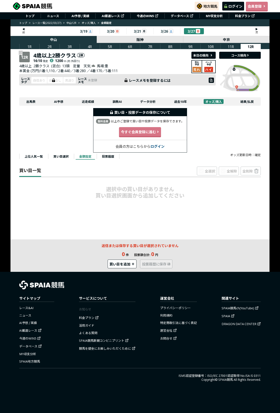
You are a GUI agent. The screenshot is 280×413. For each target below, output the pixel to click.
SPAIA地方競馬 (29, 361)
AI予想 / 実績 (80, 16)
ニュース (53, 16)
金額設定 (85, 156)
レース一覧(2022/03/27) (46, 23)
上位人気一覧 (33, 156)
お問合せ (166, 338)
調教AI (117, 101)
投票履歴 (108, 156)
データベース (180, 16)
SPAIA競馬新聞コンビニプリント (101, 340)
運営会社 (166, 330)
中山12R (71, 23)
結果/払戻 (247, 101)
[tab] (33, 156)
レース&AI (26, 307)
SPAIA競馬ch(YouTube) (238, 308)
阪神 (140, 39)
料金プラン (242, 16)
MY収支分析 (214, 16)
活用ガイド (86, 325)
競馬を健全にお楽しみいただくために (105, 348)
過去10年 (180, 101)
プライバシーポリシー (175, 307)
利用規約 (166, 315)
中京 (226, 39)
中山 (53, 39)
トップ (30, 16)
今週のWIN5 (145, 16)
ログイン (235, 6)
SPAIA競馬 (225, 379)
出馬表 (30, 101)
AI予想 (58, 101)
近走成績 (88, 101)
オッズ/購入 (89, 23)
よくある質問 (88, 332)
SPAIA (226, 316)
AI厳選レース (111, 16)
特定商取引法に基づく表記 (178, 322)
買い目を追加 (119, 264)
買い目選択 (61, 156)
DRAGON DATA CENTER (239, 324)
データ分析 (148, 101)
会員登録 (255, 6)
